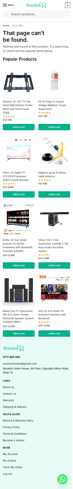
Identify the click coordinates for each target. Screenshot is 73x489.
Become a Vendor (14, 440)
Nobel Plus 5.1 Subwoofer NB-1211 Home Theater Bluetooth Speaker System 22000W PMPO (18, 316)
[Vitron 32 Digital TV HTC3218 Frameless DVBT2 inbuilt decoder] (19, 152)
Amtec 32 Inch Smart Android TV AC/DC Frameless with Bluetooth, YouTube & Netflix (18, 245)
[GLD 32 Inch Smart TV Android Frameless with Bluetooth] (54, 290)
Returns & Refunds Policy (18, 420)
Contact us (9, 393)
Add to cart (19, 127)
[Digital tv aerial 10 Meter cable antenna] (54, 152)
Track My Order (12, 467)
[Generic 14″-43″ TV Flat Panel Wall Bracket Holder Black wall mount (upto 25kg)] (19, 81)
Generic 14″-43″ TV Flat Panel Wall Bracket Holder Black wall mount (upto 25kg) (18, 107)
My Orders (9, 460)
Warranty (8, 400)
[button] (67, 5)
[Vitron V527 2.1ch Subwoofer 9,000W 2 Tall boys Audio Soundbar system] (54, 219)
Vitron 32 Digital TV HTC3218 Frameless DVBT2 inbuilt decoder (16, 176)
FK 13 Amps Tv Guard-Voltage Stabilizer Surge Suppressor (52, 105)
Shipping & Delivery (15, 406)
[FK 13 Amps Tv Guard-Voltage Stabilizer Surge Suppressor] (54, 81)
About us (8, 387)
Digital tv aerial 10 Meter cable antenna (52, 174)
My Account (10, 454)
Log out (7, 473)
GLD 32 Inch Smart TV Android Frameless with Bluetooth (52, 314)
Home (6, 25)
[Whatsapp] (62, 479)
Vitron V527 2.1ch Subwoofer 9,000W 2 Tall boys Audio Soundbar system (53, 245)
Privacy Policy (11, 427)
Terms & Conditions (14, 433)
